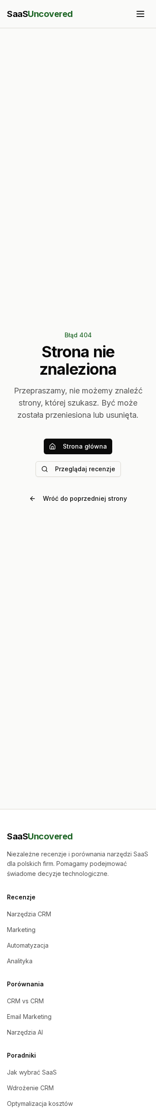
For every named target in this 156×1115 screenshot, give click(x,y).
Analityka (19, 961)
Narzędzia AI (25, 1032)
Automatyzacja (28, 945)
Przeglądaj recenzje (85, 469)
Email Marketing (29, 1016)
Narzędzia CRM (29, 914)
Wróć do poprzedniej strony (85, 498)
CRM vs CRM (25, 1001)
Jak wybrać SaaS (32, 1072)
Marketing (21, 929)
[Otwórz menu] (140, 14)
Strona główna (85, 446)
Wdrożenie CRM (30, 1088)
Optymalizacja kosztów (40, 1103)
